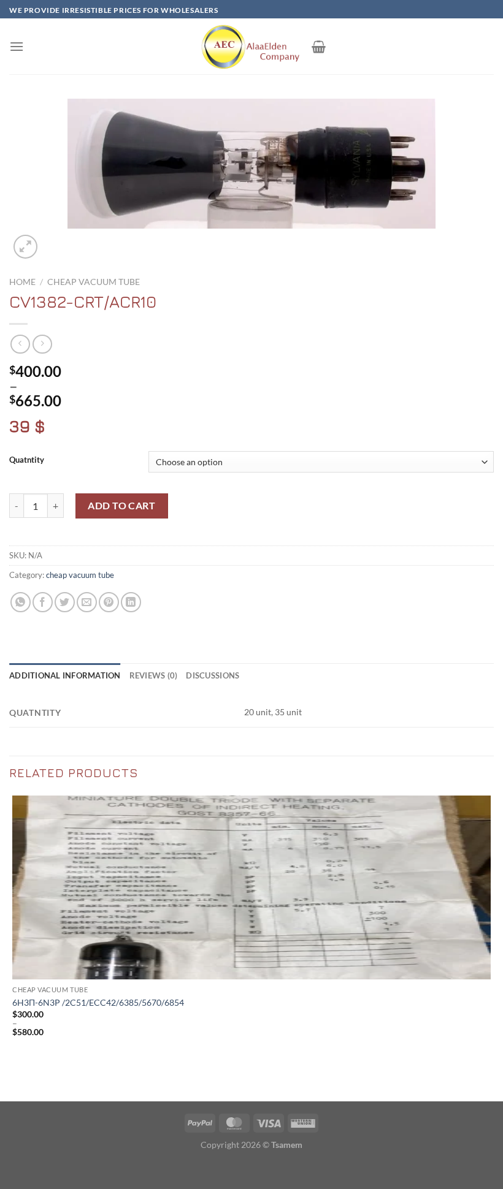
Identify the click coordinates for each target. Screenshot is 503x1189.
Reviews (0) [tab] (153, 675)
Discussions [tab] (212, 675)
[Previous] (15, 1080)
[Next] (55, 241)
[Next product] (19, 344)
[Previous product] (42, 344)
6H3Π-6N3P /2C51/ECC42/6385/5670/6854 (98, 1002)
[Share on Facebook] (43, 602)
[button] (16, 46)
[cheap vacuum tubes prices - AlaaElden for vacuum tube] (251, 46)
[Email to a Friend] (87, 602)
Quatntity (26, 460)
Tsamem (286, 1144)
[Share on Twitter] (65, 602)
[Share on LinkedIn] (131, 602)
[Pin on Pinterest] (109, 602)
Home (22, 282)
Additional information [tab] (65, 675)
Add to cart (121, 505)
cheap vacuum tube (93, 282)
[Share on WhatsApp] (20, 602)
